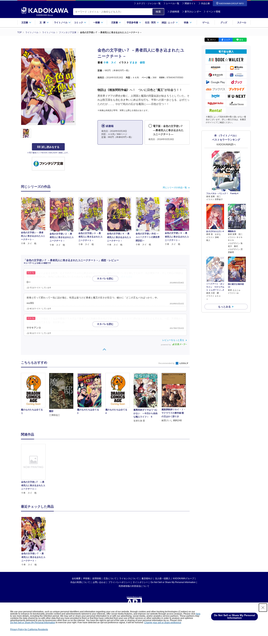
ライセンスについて (129, 578)
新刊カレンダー (193, 11)
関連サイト (190, 3)
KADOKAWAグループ (183, 578)
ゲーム (205, 22)
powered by (166, 345)
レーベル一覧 (172, 3)
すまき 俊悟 (137, 62)
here (198, 614)
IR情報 (86, 578)
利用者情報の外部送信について (134, 586)
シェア (227, 40)
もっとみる (224, 306)
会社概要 (76, 578)
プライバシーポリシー (119, 582)
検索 (158, 11)
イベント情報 (213, 11)
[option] (35, 469)
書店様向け (146, 578)
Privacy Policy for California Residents (29, 629)
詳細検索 (174, 11)
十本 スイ (109, 62)
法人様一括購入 (162, 578)
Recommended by (166, 363)
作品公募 (205, 3)
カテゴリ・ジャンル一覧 (149, 3)
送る (241, 40)
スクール (241, 22)
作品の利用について (80, 582)
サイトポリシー (140, 582)
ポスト (213, 40)
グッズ (223, 22)
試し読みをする (50, 146)
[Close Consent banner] (263, 608)
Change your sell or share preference (162, 622)
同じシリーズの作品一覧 (175, 187)
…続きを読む (126, 276)
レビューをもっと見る (173, 340)
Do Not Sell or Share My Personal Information (173, 582)
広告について (110, 578)
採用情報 (96, 578)
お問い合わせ (99, 582)
